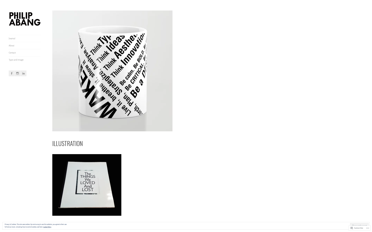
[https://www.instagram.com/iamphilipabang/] (17, 73)
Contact (12, 53)
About (11, 45)
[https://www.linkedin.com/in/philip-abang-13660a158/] (23, 73)
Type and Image (16, 60)
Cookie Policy (47, 227)
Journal (12, 38)
